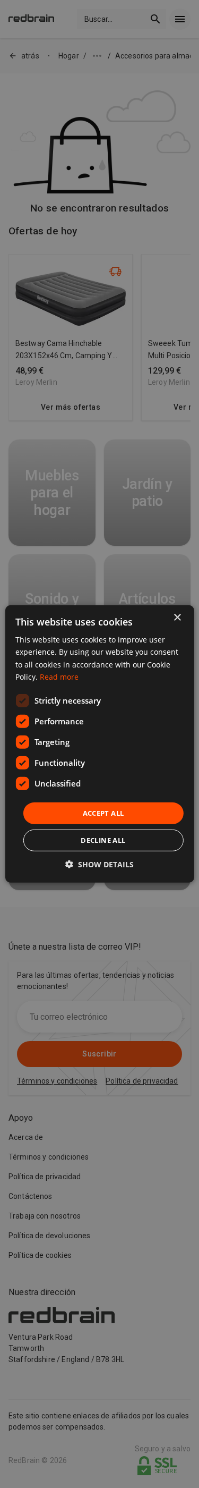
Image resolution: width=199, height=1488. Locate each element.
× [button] (177, 618)
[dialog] (99, 744)
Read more (59, 676)
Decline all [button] (103, 840)
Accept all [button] (103, 813)
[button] (99, 864)
